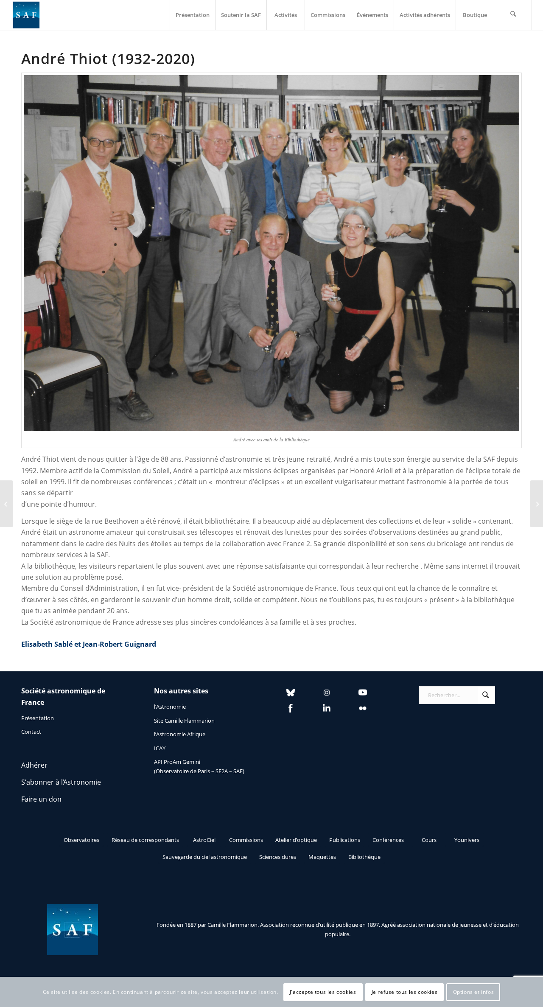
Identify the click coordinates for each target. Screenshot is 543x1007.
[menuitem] (192, 15)
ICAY (159, 748)
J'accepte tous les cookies (323, 992)
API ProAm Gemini (177, 762)
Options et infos (473, 992)
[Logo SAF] (26, 15)
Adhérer (34, 765)
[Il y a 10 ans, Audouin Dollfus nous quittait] (6, 503)
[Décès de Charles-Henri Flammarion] (536, 503)
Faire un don (41, 799)
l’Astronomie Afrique (179, 734)
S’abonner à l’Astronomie (61, 782)
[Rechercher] (513, 15)
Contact (31, 731)
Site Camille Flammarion (184, 720)
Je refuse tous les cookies (405, 992)
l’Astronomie (170, 706)
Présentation (37, 718)
